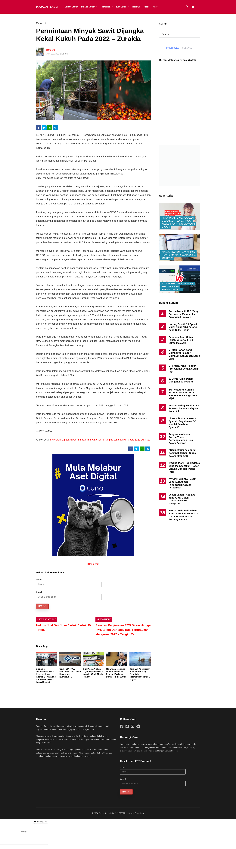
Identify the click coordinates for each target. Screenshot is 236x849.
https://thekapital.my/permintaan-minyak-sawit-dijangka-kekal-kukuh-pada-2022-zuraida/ (100, 439)
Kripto (156, 7)
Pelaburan (105, 7)
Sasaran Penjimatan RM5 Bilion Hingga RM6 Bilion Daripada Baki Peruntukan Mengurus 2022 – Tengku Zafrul (123, 630)
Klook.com (93, 564)
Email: (39, 592)
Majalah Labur (47, 6)
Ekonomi (41, 23)
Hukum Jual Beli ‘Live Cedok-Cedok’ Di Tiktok (63, 627)
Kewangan (121, 7)
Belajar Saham (88, 7)
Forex (146, 7)
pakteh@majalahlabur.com (166, 751)
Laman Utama (71, 7)
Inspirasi (136, 7)
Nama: (39, 579)
